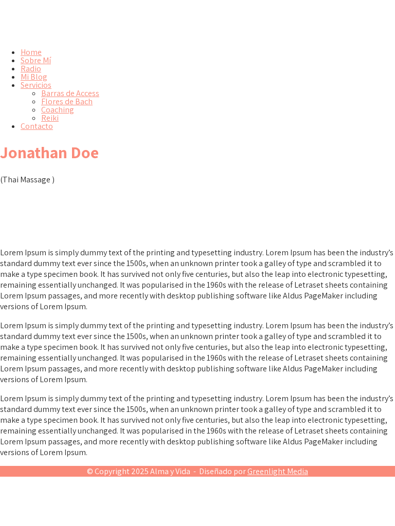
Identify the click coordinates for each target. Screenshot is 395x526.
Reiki (50, 117)
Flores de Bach (67, 101)
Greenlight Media (277, 471)
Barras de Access (70, 93)
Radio (31, 68)
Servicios (36, 85)
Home (31, 52)
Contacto (37, 126)
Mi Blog (34, 76)
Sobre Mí (36, 60)
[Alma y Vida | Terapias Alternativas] (110, 34)
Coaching (57, 109)
